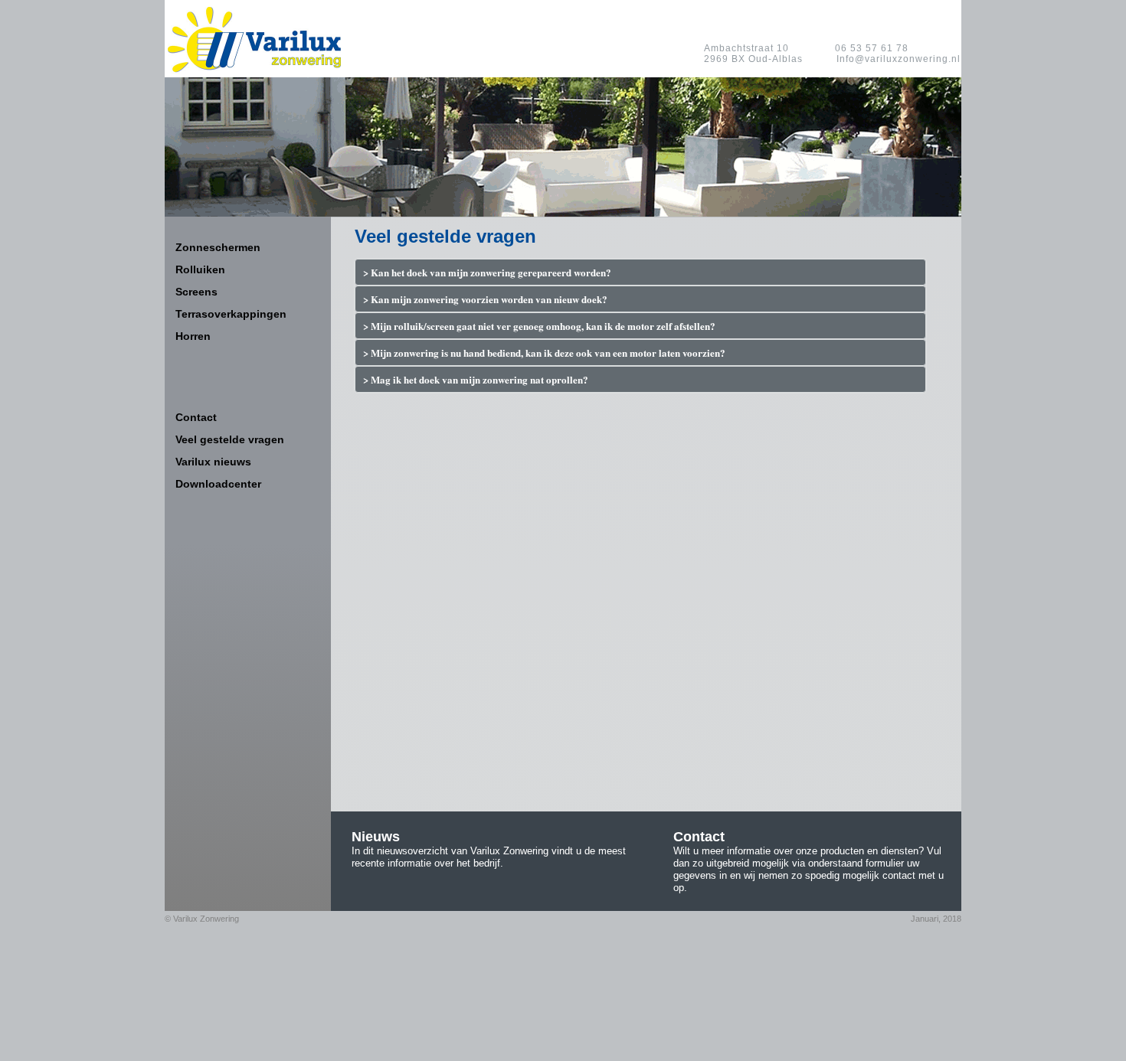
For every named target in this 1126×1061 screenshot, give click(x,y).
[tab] (640, 272)
